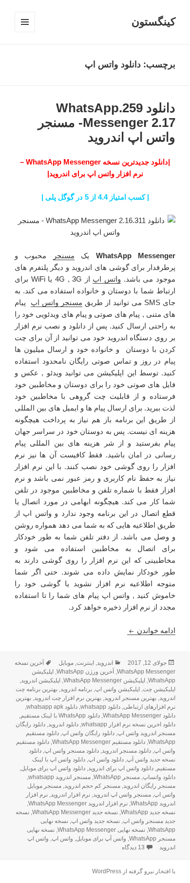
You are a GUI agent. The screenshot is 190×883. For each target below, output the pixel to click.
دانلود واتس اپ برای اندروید (120, 768)
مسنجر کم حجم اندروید (92, 785)
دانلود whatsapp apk (51, 706)
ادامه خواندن (151, 630)
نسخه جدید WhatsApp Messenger (75, 812)
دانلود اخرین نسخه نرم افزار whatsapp (128, 724)
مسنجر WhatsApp (117, 777)
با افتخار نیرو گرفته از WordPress (133, 871)
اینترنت (85, 662)
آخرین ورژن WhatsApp (85, 671)
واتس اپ (107, 279)
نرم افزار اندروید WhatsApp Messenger (78, 803)
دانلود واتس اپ (106, 759)
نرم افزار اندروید (70, 794)
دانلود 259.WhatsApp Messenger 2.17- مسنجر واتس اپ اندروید (106, 122)
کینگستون (153, 22)
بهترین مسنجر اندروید (130, 698)
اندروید (105, 662)
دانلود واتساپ (159, 777)
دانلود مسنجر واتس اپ (71, 750)
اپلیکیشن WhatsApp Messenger (104, 680)
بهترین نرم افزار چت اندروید (67, 698)
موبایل (66, 662)
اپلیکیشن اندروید (40, 680)
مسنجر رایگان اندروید (149, 785)
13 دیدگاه (133, 847)
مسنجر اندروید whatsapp (59, 777)
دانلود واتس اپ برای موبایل (53, 768)
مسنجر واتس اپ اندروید (122, 794)
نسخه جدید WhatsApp (148, 812)
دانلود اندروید (63, 724)
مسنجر (64, 255)
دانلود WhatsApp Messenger (139, 715)
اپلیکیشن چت (159, 689)
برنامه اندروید (76, 689)
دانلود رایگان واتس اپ (88, 733)
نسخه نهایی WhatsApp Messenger (101, 829)
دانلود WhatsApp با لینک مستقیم (60, 715)
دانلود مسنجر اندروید (126, 750)
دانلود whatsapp (100, 706)
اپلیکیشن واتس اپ (117, 689)
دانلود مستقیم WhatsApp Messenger (98, 742)
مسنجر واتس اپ (56, 302)
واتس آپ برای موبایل (101, 838)
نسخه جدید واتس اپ (95, 821)
